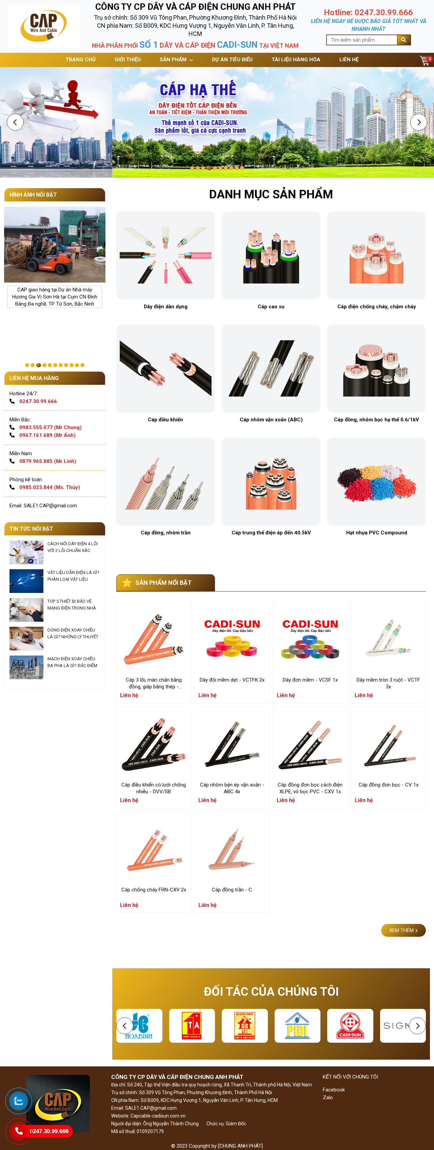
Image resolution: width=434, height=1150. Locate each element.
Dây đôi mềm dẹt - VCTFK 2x (232, 680)
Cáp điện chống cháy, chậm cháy (376, 307)
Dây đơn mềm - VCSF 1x (310, 680)
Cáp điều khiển (165, 420)
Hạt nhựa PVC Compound (376, 533)
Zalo (328, 1097)
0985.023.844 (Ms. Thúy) (49, 487)
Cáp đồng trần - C (232, 890)
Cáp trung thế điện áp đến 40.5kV (271, 533)
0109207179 (150, 1131)
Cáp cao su (271, 307)
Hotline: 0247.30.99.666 (368, 12)
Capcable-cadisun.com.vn (158, 1116)
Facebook (334, 1090)
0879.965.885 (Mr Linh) (47, 461)
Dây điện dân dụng (166, 307)
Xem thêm (402, 930)
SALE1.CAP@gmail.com (150, 1108)
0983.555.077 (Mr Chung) (50, 427)
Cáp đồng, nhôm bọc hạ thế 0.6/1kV (376, 420)
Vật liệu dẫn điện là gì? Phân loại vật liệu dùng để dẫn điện (73, 579)
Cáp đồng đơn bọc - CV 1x (388, 785)
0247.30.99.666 (38, 401)
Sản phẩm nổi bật (163, 582)
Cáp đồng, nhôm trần (166, 533)
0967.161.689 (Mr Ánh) (47, 435)
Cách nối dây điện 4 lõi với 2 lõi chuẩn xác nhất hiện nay (72, 550)
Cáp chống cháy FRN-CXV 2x (153, 890)
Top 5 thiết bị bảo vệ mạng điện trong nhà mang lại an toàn (71, 608)
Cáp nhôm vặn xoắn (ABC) (271, 420)
